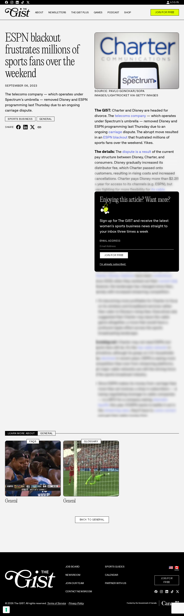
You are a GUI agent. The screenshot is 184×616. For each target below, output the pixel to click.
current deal (168, 281)
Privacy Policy (76, 603)
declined (108, 358)
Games (98, 12)
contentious (162, 275)
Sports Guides (114, 566)
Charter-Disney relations (114, 275)
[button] (39, 127)
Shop (127, 12)
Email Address (110, 240)
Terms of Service (56, 603)
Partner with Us (115, 583)
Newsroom (72, 574)
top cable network (152, 347)
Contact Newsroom (78, 591)
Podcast (113, 12)
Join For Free (164, 12)
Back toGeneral (92, 519)
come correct (165, 410)
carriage (115, 132)
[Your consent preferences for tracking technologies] (6, 609)
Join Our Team (74, 583)
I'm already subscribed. (113, 264)
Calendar (111, 574)
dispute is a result (136, 151)
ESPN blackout (115, 137)
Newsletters (57, 12)
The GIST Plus (80, 12)
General (45, 119)
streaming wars (116, 410)
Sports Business (20, 119)
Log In (174, 2)
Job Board (72, 566)
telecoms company (130, 115)
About (39, 12)
